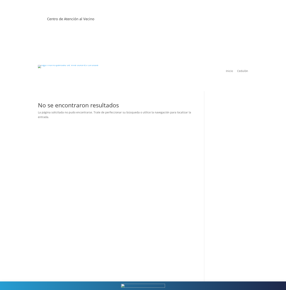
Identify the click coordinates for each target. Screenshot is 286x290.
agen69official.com (226, 178)
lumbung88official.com (229, 261)
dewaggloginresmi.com (229, 229)
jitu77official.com (225, 256)
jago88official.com (225, 252)
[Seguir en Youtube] (237, 20)
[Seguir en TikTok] (245, 20)
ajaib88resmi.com (225, 150)
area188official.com (226, 220)
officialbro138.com (226, 113)
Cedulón (242, 71)
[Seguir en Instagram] (229, 20)
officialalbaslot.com (226, 131)
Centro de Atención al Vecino (70, 19)
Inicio (229, 71)
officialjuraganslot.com (229, 122)
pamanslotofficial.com (228, 266)
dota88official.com (226, 243)
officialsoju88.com (225, 141)
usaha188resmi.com (227, 164)
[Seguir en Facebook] (221, 20)
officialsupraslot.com (227, 145)
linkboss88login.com (227, 233)
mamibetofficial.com (227, 192)
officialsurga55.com (226, 127)
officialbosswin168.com (229, 118)
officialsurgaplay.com (228, 108)
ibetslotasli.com (224, 224)
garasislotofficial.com (227, 136)
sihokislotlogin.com (226, 238)
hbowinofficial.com (226, 215)
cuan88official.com (226, 247)
